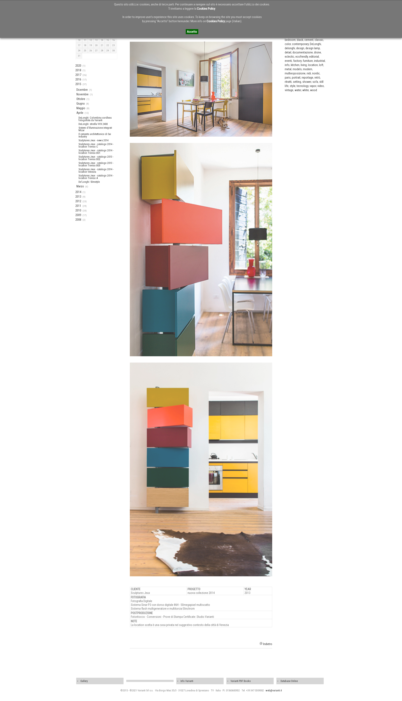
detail (288, 52)
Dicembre (82, 89)
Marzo (80, 186)
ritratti (288, 81)
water (298, 90)
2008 (78, 219)
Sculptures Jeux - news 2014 (93, 140)
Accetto (192, 32)
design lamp (312, 48)
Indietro (267, 644)
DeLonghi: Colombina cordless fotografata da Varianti (95, 119)
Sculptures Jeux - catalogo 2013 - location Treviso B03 (96, 164)
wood (313, 90)
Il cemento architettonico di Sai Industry (95, 135)
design (300, 48)
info (287, 65)
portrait (296, 77)
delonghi (290, 48)
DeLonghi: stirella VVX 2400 (93, 124)
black (300, 39)
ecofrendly (301, 56)
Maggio (80, 108)
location (313, 65)
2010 (78, 210)
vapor (313, 86)
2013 (78, 196)
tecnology (302, 86)
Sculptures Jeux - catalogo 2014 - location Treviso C (96, 145)
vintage (289, 90)
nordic (316, 73)
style (292, 86)
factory (297, 60)
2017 (78, 74)
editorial (314, 56)
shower (306, 81)
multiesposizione (295, 73)
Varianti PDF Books (241, 681)
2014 (78, 192)
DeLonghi (315, 44)
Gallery (84, 681)
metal (288, 69)
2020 (78, 65)
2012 (78, 201)
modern (307, 69)
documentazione (302, 52)
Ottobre (80, 99)
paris (288, 77)
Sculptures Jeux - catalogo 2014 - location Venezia (96, 170)
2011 (78, 205)
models (297, 69)
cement (308, 39)
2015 (78, 84)
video (320, 86)
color (288, 44)
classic (319, 39)
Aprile (79, 112)
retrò (317, 77)
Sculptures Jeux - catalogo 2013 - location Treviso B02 (96, 158)
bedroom (290, 39)
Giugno (80, 103)
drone (317, 52)
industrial (319, 60)
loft (321, 65)
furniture (308, 60)
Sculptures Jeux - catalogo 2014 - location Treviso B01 (96, 151)
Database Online (289, 681)
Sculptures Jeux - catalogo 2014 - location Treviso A (96, 177)
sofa (315, 81)
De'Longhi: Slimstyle (89, 181)
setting (297, 81)
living (304, 65)
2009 (78, 215)
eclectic (289, 56)
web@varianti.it (274, 690)
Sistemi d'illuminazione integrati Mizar (95, 129)
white (305, 90)
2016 (78, 79)
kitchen (295, 65)
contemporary (300, 44)
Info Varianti (186, 681)
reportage (307, 77)
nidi (309, 73)
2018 (78, 70)
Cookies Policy (206, 8)
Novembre (82, 94)
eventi (288, 60)
